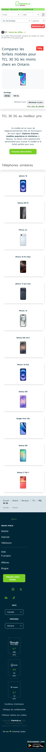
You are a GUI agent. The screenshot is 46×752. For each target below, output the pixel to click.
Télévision (6, 542)
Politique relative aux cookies (14, 715)
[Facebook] (6, 590)
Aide (3, 551)
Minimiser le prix (36, 102)
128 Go (16, 96)
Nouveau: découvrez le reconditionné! (17, 9)
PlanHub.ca (16, 720)
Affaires (5, 562)
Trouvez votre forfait (21, 151)
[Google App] (36, 745)
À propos (6, 555)
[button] (5, 32)
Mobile (4, 531)
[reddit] (22, 596)
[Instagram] (14, 590)
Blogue (4, 568)
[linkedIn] (7, 598)
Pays (14, 605)
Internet (5, 536)
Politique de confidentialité (14, 709)
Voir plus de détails (35, 106)
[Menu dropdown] (3, 4)
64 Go (7, 96)
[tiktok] (14, 598)
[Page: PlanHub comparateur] (23, 3)
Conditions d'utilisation (14, 704)
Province (14, 619)
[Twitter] (21, 590)
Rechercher (37, 26)
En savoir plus (18, 37)
